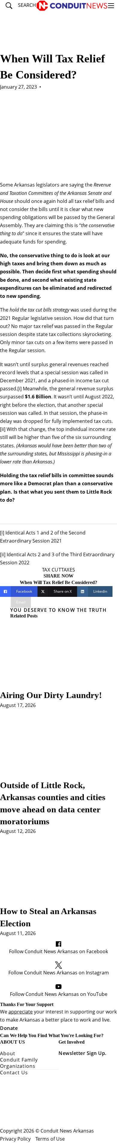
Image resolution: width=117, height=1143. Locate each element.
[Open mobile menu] (111, 5)
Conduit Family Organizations (19, 1063)
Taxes (68, 570)
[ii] (2, 429)
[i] (19, 388)
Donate (9, 1028)
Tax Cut (52, 570)
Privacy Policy (15, 1139)
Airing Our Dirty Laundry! (52, 695)
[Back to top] (96, 1125)
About (7, 1053)
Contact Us (14, 1073)
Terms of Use (50, 1139)
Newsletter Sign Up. (82, 1053)
